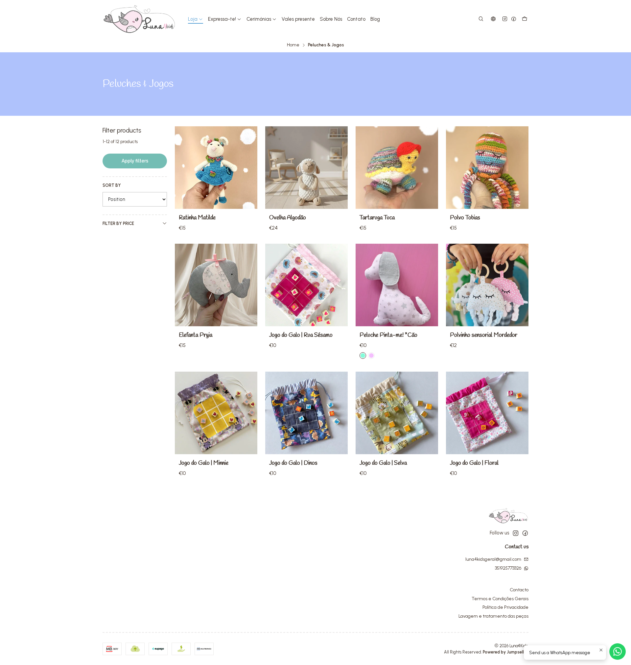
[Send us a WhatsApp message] (617, 651)
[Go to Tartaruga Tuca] (397, 167)
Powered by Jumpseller (505, 652)
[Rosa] (371, 355)
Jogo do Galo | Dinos (293, 463)
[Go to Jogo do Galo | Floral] (487, 413)
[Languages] (493, 19)
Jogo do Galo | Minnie (203, 463)
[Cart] (524, 19)
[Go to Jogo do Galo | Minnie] (216, 413)
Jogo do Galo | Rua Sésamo (301, 335)
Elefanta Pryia (195, 335)
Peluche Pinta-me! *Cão (388, 335)
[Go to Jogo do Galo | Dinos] (306, 413)
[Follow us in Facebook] (514, 19)
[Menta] (363, 355)
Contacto (519, 590)
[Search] (481, 19)
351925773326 (508, 568)
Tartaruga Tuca (377, 218)
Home (293, 45)
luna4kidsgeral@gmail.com (493, 559)
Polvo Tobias (465, 218)
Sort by (112, 185)
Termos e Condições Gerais (500, 599)
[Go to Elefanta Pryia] (216, 285)
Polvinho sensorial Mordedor (483, 335)
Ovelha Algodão (287, 218)
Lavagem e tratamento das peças (493, 616)
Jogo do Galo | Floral (474, 463)
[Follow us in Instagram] (505, 19)
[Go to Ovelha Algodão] (306, 167)
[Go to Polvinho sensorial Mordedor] (487, 285)
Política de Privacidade (505, 607)
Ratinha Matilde (197, 218)
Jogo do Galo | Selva (383, 463)
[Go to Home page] (139, 19)
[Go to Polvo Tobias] (487, 167)
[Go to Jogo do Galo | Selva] (397, 413)
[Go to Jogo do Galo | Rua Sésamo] (306, 285)
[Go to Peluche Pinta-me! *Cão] (397, 285)
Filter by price (118, 223)
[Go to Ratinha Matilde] (216, 167)
